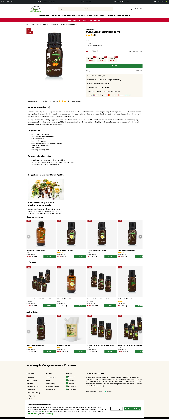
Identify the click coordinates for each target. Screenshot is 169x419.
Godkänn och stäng (132, 409)
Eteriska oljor (55, 24)
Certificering (50, 384)
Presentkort (126, 16)
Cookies (29, 399)
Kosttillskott (56, 16)
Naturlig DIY (45, 24)
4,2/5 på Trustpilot (86, 2)
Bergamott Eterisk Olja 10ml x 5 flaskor (131, 345)
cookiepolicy (49, 414)
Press (48, 381)
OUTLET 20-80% (86, 16)
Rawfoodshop (90, 29)
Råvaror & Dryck (44, 16)
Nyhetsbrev (72, 386)
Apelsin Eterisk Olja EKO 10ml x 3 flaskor (100, 345)
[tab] (44, 101)
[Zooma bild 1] (54, 56)
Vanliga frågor (31, 396)
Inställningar (116, 409)
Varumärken (111, 16)
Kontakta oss (31, 390)
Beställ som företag (33, 393)
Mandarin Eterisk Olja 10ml (69, 24)
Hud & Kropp (66, 16)
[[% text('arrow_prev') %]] (28, 284)
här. (43, 411)
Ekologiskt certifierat (160, 2)
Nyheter (102, 16)
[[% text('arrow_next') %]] (141, 284)
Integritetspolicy (33, 414)
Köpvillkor (29, 384)
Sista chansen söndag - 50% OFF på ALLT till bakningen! (84, 20)
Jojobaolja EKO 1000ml (64, 345)
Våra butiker (50, 390)
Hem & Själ (76, 16)
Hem (27, 24)
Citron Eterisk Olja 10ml (65, 250)
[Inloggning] (132, 9)
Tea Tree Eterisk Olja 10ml (126, 250)
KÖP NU (49, 306)
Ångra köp (30, 378)
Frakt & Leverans (32, 381)
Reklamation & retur (33, 387)
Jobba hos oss (51, 378)
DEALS (96, 16)
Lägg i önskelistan (92, 71)
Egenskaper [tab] (76, 101)
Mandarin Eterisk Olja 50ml (35, 250)
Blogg (119, 16)
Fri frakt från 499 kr (8, 2)
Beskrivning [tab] (32, 101)
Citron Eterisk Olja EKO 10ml (96, 250)
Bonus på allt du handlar (122, 2)
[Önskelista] (136, 9)
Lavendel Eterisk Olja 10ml (35, 345)
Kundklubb (72, 389)
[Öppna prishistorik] (97, 51)
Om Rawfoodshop (52, 387)
